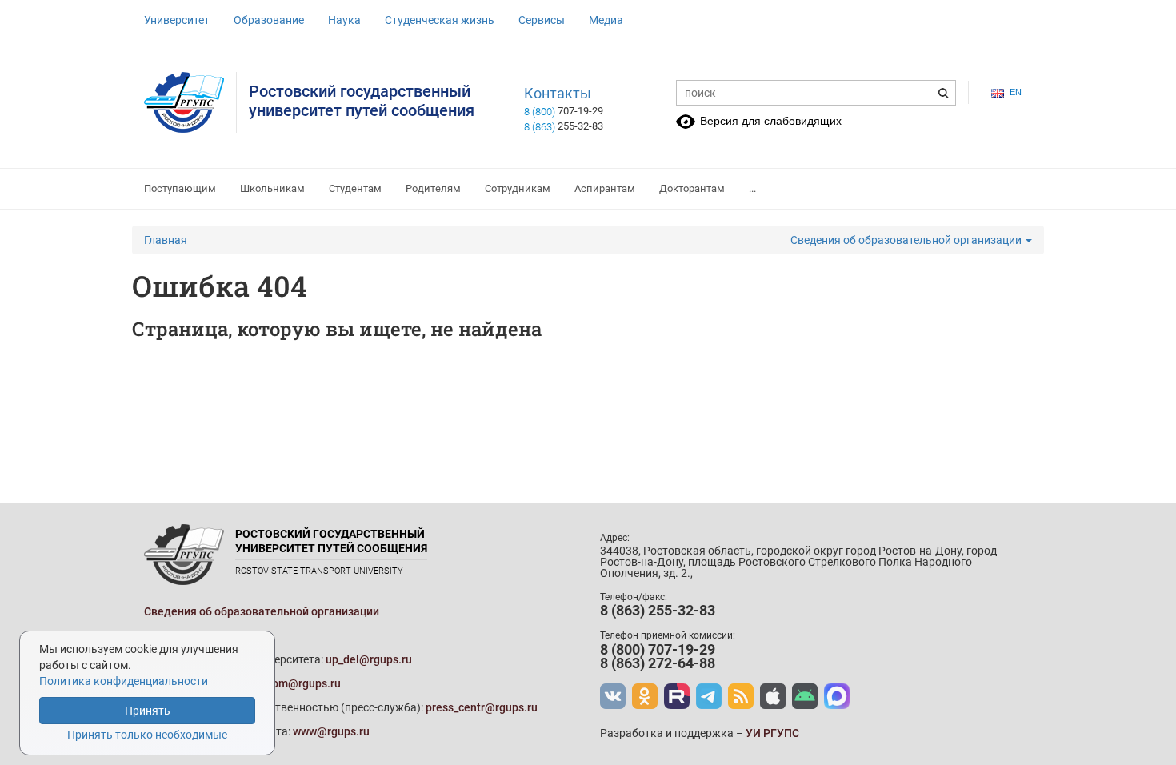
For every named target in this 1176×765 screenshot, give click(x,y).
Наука (344, 20)
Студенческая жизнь (439, 20)
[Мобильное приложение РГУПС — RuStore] (805, 696)
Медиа (606, 20)
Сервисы (541, 20)
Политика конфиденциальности (123, 681)
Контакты (557, 94)
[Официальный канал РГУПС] (677, 696)
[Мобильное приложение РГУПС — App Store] (773, 696)
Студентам (355, 188)
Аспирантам (604, 188)
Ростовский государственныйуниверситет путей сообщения (361, 101)
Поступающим (180, 188)
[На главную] (190, 102)
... (752, 188)
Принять (147, 710)
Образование (269, 20)
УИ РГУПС (772, 733)
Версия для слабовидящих (771, 120)
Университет (177, 20)
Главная (165, 240)
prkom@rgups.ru (298, 683)
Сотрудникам (517, 188)
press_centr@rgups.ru (482, 707)
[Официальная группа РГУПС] (613, 696)
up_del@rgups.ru (369, 659)
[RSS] (741, 696)
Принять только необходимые (147, 734)
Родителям (433, 188)
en (1016, 92)
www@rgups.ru (331, 731)
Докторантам (692, 188)
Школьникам (272, 188)
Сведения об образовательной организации (907, 240)
